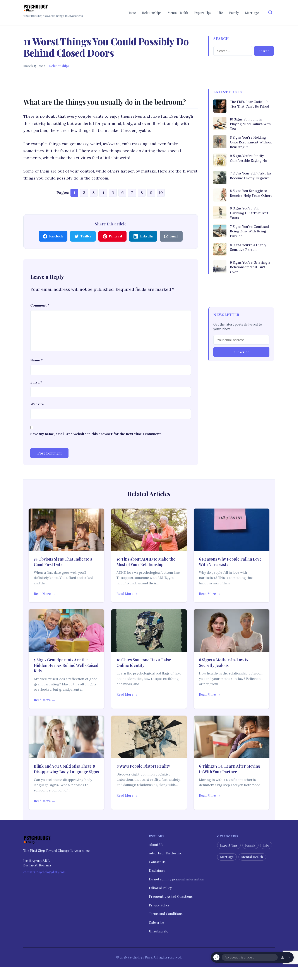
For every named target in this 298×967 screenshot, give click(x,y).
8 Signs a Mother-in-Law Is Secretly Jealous (223, 662)
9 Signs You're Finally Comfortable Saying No (248, 158)
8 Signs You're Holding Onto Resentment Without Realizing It (251, 142)
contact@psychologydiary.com (44, 872)
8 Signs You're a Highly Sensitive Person (248, 247)
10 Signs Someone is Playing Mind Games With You (250, 124)
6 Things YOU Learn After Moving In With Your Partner (229, 768)
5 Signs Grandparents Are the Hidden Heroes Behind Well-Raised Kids (66, 665)
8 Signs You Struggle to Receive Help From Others (251, 193)
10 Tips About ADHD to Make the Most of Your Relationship (145, 561)
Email (36, 382)
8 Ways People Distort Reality (143, 766)
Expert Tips (202, 12)
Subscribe (241, 352)
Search (264, 51)
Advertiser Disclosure (165, 853)
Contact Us (157, 862)
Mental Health (178, 12)
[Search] (270, 12)
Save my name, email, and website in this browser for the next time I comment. (96, 434)
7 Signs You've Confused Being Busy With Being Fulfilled (249, 231)
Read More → (44, 593)
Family (234, 12)
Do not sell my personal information (176, 879)
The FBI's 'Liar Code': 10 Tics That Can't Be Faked (249, 104)
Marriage (252, 12)
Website (37, 404)
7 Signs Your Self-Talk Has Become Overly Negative (250, 175)
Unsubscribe (158, 931)
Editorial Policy (160, 887)
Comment (39, 305)
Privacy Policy (159, 905)
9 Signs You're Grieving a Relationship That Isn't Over (250, 267)
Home (131, 12)
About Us (156, 844)
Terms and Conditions (166, 913)
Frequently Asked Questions (171, 896)
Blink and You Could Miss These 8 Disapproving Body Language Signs (66, 768)
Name (36, 360)
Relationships (151, 12)
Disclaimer (157, 870)
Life (220, 12)
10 (161, 192)
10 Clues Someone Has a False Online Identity (143, 662)
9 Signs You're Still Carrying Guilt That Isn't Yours (249, 213)
